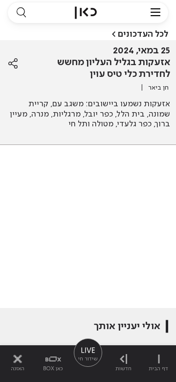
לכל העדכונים (143, 34)
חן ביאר (158, 87)
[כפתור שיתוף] (13, 63)
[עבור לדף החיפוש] (21, 13)
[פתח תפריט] (155, 12)
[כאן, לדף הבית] (86, 12)
